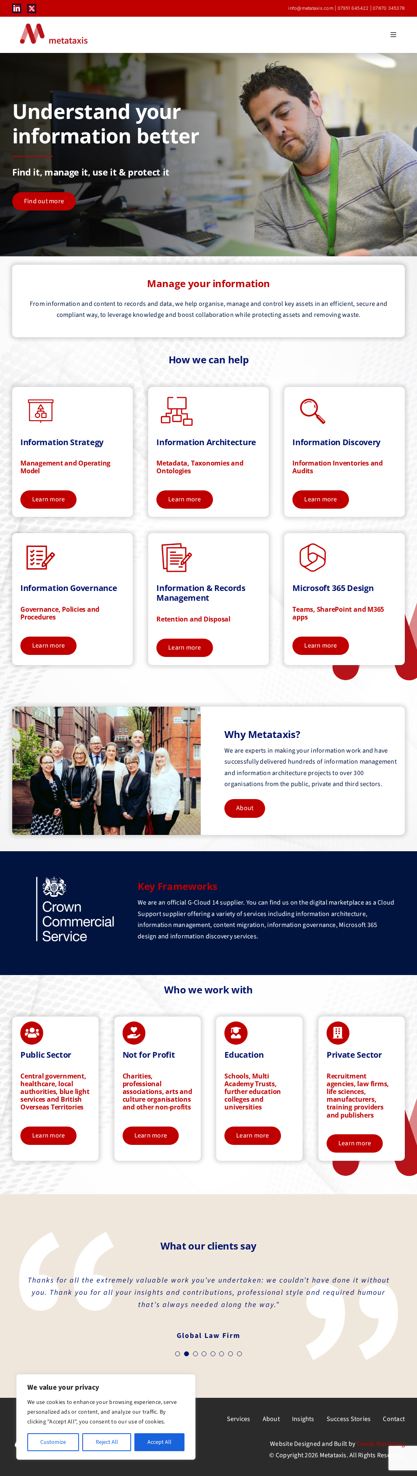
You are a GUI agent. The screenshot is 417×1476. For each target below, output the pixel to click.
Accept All (159, 1442)
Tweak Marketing (380, 1443)
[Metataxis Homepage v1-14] (75, 878)
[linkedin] (16, 8)
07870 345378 (389, 8)
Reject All (107, 1442)
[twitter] (32, 8)
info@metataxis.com (310, 8)
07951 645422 (353, 8)
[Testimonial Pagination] (177, 1353)
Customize (53, 1442)
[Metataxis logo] (53, 24)
